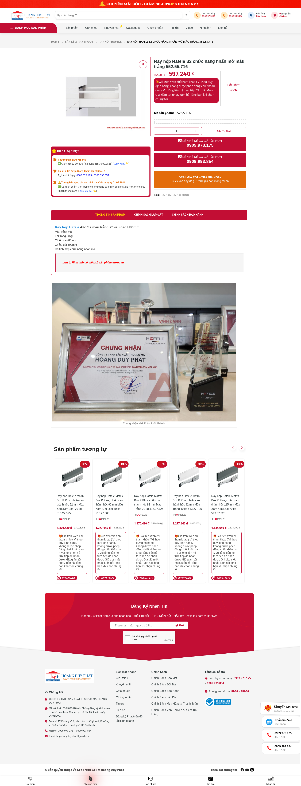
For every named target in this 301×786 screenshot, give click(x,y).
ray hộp (165, 194)
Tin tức (174, 27)
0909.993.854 (101, 175)
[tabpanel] (149, 247)
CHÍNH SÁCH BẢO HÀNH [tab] (187, 214)
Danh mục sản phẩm (30, 27)
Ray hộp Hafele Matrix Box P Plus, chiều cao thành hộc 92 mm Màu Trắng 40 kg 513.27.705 (187, 502)
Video (189, 27)
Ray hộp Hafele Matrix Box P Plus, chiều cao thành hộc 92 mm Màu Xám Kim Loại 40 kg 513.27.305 (109, 505)
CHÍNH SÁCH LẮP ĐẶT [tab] (148, 214)
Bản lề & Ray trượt (79, 41)
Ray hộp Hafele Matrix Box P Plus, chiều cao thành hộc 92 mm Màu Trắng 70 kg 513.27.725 (148, 502)
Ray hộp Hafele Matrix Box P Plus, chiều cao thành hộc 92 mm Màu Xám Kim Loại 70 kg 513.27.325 (70, 505)
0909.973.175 (84, 175)
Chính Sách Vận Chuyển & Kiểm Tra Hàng (174, 712)
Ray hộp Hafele (67, 227)
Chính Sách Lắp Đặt (163, 697)
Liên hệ (222, 27)
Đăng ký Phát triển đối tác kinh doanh (129, 718)
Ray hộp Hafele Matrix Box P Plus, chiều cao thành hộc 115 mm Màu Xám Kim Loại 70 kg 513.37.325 (225, 505)
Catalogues (133, 27)
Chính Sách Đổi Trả (163, 684)
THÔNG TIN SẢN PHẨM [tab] (110, 214)
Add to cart (224, 131)
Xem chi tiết (86, 190)
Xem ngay (119, 163)
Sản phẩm (71, 27)
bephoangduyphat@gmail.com (73, 736)
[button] (233, 448)
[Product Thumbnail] (143, 64)
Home (55, 41)
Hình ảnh (205, 27)
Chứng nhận (155, 27)
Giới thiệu (91, 27)
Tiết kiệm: (233, 85)
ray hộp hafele (180, 194)
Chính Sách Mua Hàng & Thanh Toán (174, 703)
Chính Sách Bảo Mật (164, 678)
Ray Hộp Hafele (110, 41)
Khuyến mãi (111, 27)
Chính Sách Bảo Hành (165, 690)
